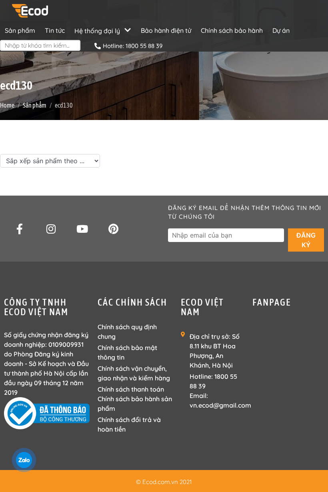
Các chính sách (132, 302)
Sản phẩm (20, 30)
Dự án (281, 30)
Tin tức (55, 30)
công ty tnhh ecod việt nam (36, 307)
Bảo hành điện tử (166, 30)
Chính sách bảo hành (232, 30)
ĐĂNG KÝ (306, 240)
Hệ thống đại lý (97, 31)
